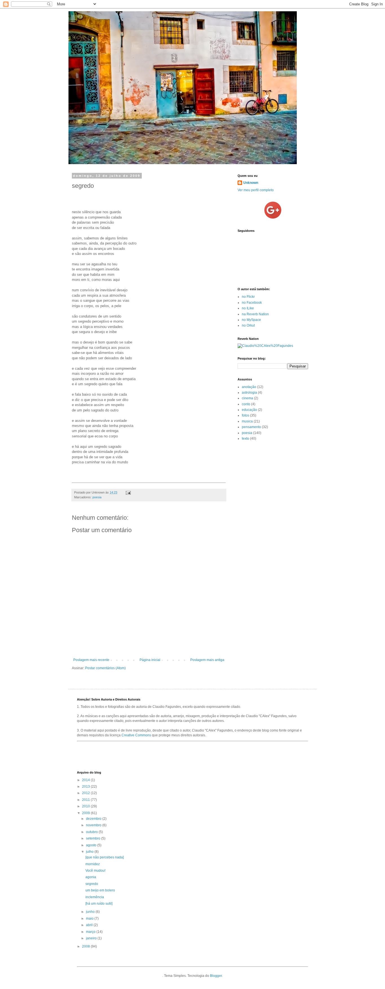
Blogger (216, 976)
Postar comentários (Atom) (105, 668)
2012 (86, 793)
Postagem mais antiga (207, 660)
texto (245, 438)
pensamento (251, 427)
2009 (86, 813)
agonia (90, 877)
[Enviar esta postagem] (127, 492)
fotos (245, 415)
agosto (91, 845)
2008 (86, 946)
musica (247, 421)
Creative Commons (136, 735)
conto (246, 404)
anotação (249, 387)
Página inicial (150, 660)
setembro (93, 838)
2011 (86, 800)
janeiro (92, 938)
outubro (92, 832)
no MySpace (251, 320)
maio (90, 918)
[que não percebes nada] (104, 857)
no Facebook (252, 303)
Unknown (250, 183)
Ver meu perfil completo (256, 190)
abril (90, 925)
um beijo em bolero (100, 890)
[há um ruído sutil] (98, 904)
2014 (86, 780)
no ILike (248, 308)
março (91, 932)
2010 (86, 806)
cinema (247, 398)
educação (249, 410)
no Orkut (248, 325)
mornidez (92, 864)
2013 (86, 786)
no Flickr (248, 297)
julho (90, 852)
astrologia (249, 393)
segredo (91, 884)
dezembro (94, 819)
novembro (94, 825)
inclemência (94, 897)
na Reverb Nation (255, 314)
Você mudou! (95, 871)
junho (91, 912)
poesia (96, 497)
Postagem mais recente (91, 660)
